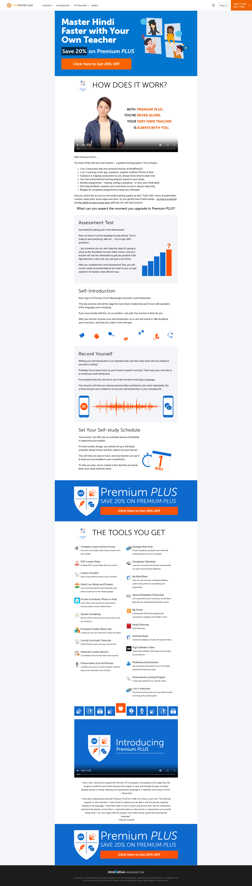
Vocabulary (62, 5)
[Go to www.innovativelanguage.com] (126, 871)
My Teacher (80, 5)
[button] (213, 5)
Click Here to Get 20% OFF (96, 64)
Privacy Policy (158, 878)
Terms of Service (155, 880)
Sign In (223, 5)
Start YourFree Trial (239, 5)
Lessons (46, 5)
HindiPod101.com (143, 878)
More (94, 5)
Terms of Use (172, 878)
